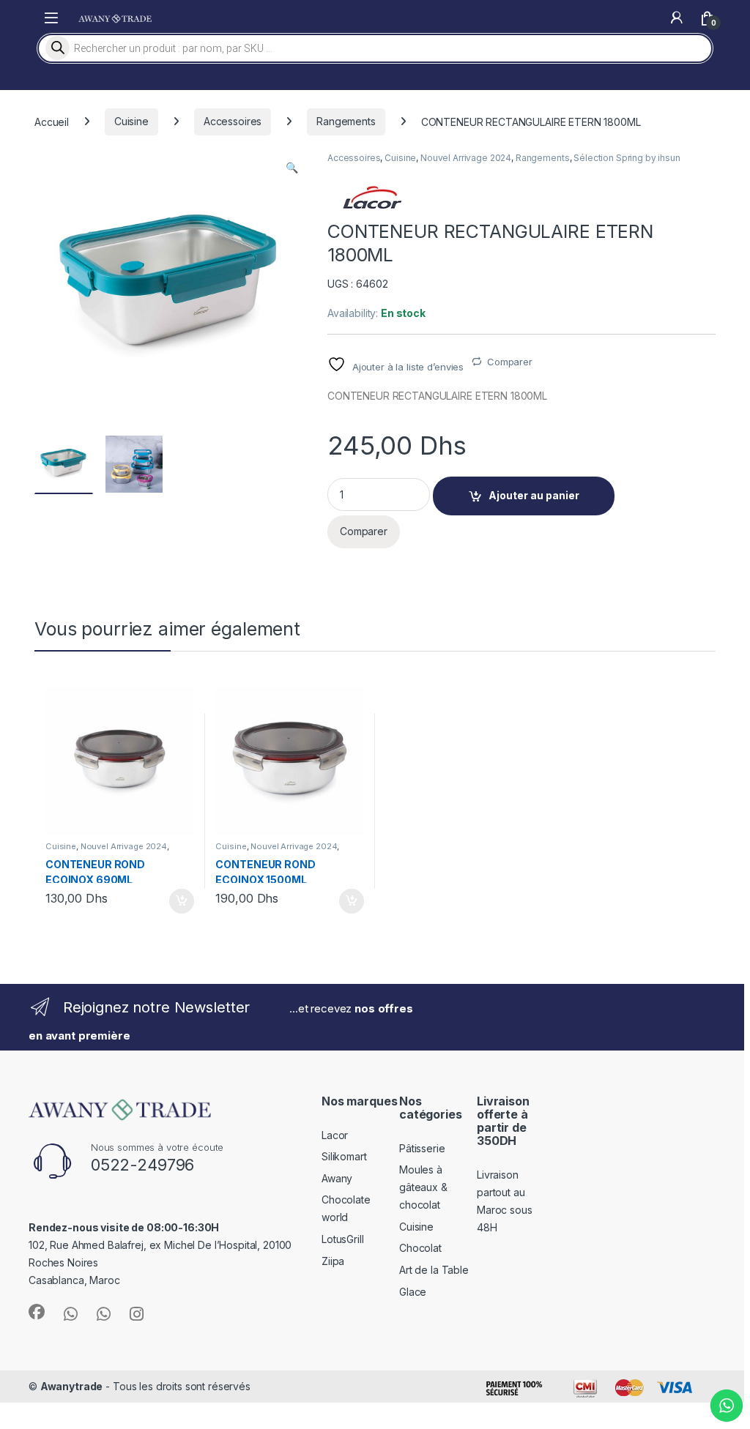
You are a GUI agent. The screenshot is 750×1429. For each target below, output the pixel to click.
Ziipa (333, 1261)
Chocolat (420, 1248)
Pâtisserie (422, 1148)
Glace (412, 1292)
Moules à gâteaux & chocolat (423, 1187)
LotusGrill (343, 1239)
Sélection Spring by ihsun (626, 157)
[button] (292, 167)
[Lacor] (371, 197)
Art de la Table (434, 1270)
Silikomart (344, 1156)
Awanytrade (71, 1386)
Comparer (509, 361)
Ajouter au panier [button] (176, 901)
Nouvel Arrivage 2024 (465, 157)
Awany (337, 1178)
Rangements (346, 121)
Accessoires (232, 121)
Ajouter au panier (534, 495)
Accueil (51, 121)
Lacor (335, 1135)
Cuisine (131, 121)
